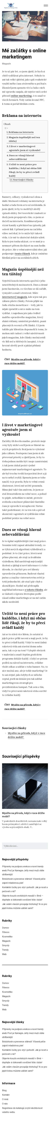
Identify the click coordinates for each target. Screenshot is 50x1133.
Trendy (5, 950)
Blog (4, 1090)
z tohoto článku (34, 589)
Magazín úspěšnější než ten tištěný (24, 139)
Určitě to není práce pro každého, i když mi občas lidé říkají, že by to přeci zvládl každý (25, 170)
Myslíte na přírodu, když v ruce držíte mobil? (23, 814)
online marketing (21, 95)
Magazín (6, 63)
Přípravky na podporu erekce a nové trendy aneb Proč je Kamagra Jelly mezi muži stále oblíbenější (23, 870)
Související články (23, 179)
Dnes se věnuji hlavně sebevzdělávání (21, 157)
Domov (5, 927)
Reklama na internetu (21, 132)
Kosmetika (7, 936)
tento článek (22, 253)
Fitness (5, 932)
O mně (5, 1099)
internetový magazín (14, 296)
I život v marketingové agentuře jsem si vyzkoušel (24, 148)
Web (4, 954)
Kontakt (5, 1095)
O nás (5, 1103)
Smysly (5, 945)
